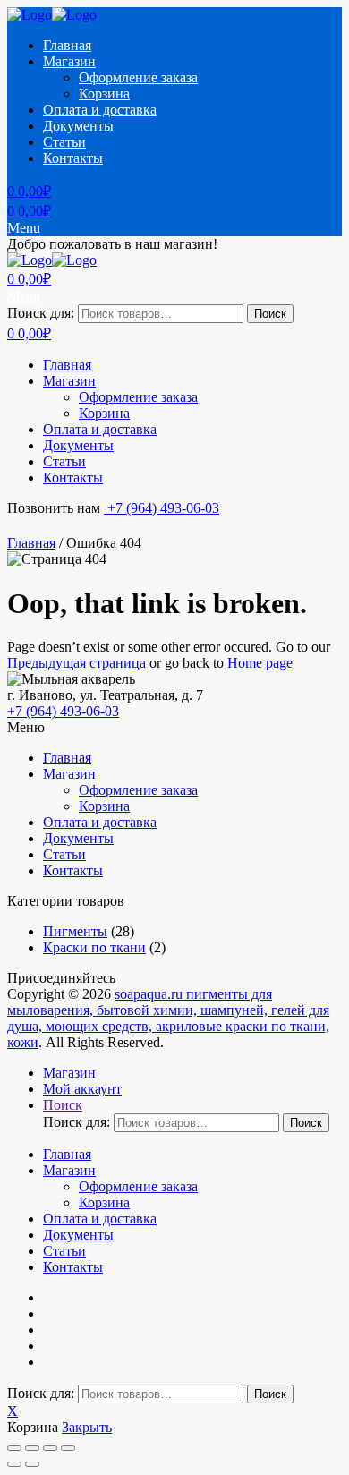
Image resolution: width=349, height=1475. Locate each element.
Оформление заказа (138, 77)
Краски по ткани (94, 947)
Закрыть (87, 1427)
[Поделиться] (32, 1448)
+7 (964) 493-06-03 (161, 508)
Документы (78, 125)
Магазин (69, 61)
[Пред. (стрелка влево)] (14, 1464)
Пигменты (75, 931)
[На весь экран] (50, 1448)
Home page (260, 662)
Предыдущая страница (76, 662)
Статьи (64, 141)
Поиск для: (40, 312)
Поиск (270, 313)
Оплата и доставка (100, 109)
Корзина (104, 93)
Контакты (73, 158)
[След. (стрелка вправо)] (32, 1464)
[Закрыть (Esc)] (14, 1448)
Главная (67, 45)
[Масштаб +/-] (68, 1448)
